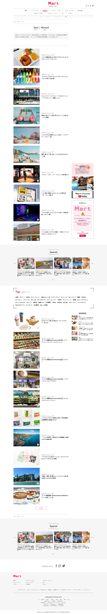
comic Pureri (49, 602)
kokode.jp (46, 604)
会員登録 (49, 589)
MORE (41, 508)
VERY (48, 599)
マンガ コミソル (57, 602)
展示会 (28, 297)
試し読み (82, 235)
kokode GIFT (61, 605)
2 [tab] (54, 280)
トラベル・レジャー (57, 16)
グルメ (41, 16)
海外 (66, 16)
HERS (57, 599)
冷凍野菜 (36, 305)
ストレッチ (64, 297)
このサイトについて (21, 589)
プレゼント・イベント (52, 13)
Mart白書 (28, 584)
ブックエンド (19, 299)
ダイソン (29, 302)
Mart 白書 (80, 10)
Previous (15, 263)
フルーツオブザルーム (83, 299)
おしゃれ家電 (44, 305)
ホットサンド (72, 297)
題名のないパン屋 (46, 297)
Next (92, 263)
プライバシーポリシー (78, 589)
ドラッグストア (56, 297)
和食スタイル (47, 601)
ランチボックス (42, 300)
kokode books (46, 605)
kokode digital (54, 605)
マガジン (71, 13)
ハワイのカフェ (82, 302)
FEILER (60, 302)
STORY (52, 599)
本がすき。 (64, 602)
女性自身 (53, 601)
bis (68, 599)
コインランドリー (52, 300)
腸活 (79, 297)
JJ (38, 599)
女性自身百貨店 (60, 604)
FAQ (28, 589)
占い (63, 13)
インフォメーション (35, 589)
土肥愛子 (49, 302)
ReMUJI (84, 297)
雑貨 (26, 10)
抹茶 (17, 297)
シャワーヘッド (67, 300)
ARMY (60, 300)
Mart (61, 599)
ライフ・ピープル (69, 10)
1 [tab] (53, 280)
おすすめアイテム (20, 305)
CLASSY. (42, 599)
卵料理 (35, 302)
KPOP (54, 302)
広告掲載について (56, 589)
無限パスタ (41, 302)
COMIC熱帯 (43, 602)
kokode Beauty (52, 604)
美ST (65, 599)
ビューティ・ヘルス (56, 10)
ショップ (48, 16)
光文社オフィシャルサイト (67, 589)
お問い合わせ (43, 589)
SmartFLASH (59, 601)
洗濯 (75, 300)
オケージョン (73, 302)
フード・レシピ (35, 10)
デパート (22, 297)
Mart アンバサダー (38, 13)
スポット (45, 10)
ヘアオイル (29, 305)
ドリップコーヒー (36, 297)
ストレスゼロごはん (20, 302)
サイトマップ (86, 589)
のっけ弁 (34, 300)
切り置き (66, 302)
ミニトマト (27, 300)
